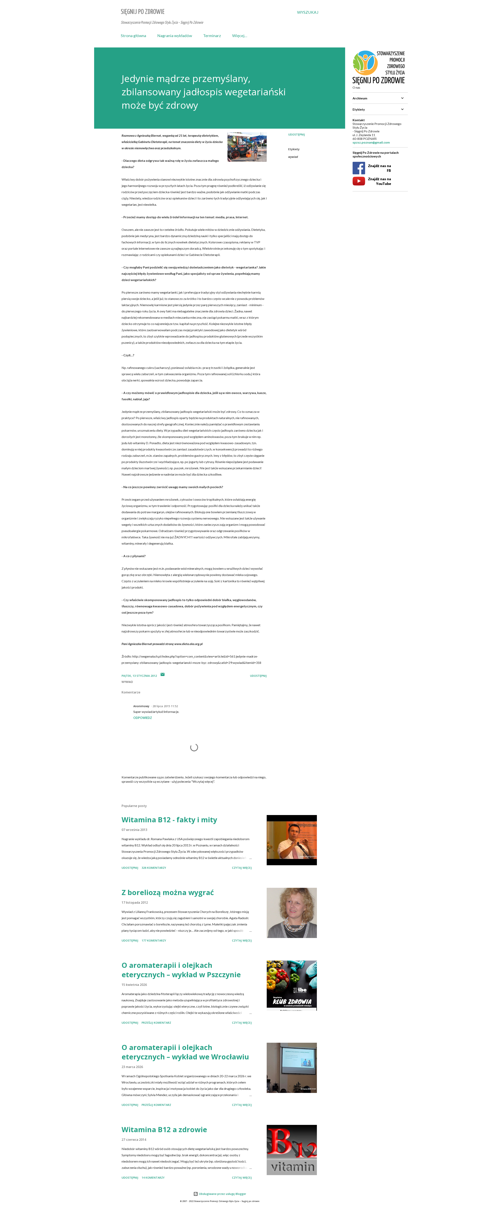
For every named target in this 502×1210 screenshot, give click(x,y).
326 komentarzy (154, 868)
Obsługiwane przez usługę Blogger (222, 1194)
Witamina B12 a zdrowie (164, 1129)
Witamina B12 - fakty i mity (169, 819)
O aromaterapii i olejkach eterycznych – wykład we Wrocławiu (185, 1052)
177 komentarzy (154, 940)
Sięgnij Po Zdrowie (143, 12)
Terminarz (212, 35)
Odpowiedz (142, 718)
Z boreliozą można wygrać (168, 892)
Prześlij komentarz (156, 1022)
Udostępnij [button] (296, 134)
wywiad (293, 157)
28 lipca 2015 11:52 (165, 706)
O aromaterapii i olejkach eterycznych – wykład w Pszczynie (181, 969)
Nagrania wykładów (174, 35)
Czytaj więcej (242, 868)
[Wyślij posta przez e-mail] (162, 676)
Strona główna (133, 35)
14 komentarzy (153, 1177)
